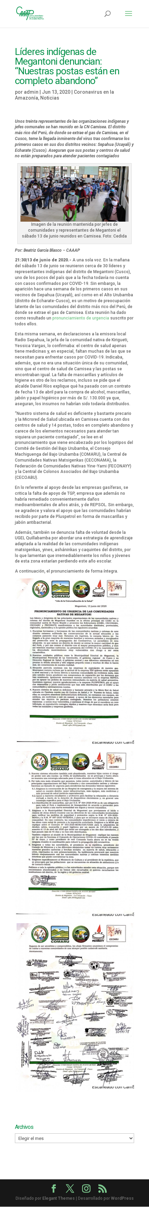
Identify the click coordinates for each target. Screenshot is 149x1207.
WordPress (122, 1198)
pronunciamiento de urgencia (80, 318)
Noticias (49, 98)
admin (31, 92)
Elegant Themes (58, 1198)
